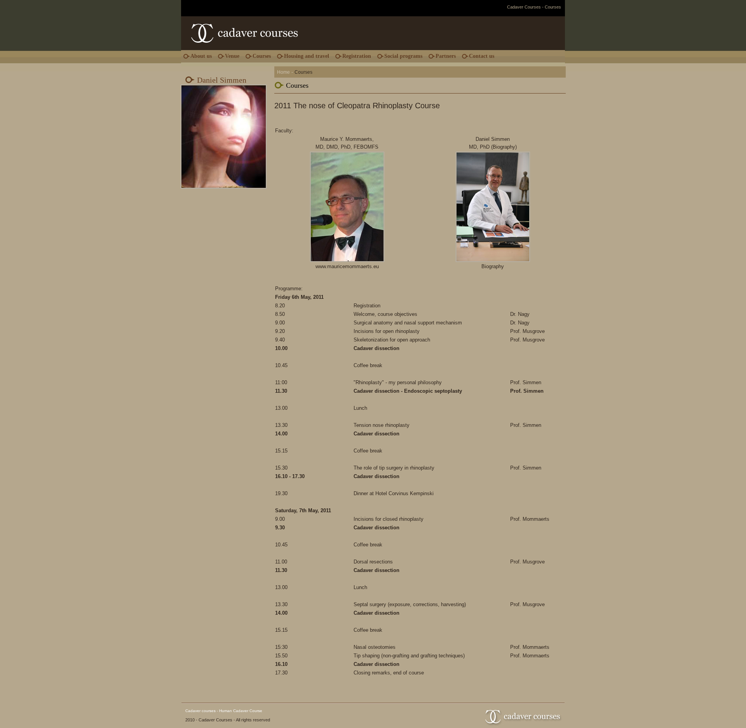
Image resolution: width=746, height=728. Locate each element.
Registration (356, 56)
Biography (504, 147)
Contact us (481, 56)
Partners (446, 56)
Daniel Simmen (221, 80)
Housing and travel (306, 56)
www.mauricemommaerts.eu (347, 266)
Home (283, 72)
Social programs (403, 56)
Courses (262, 56)
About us (201, 56)
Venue (232, 56)
